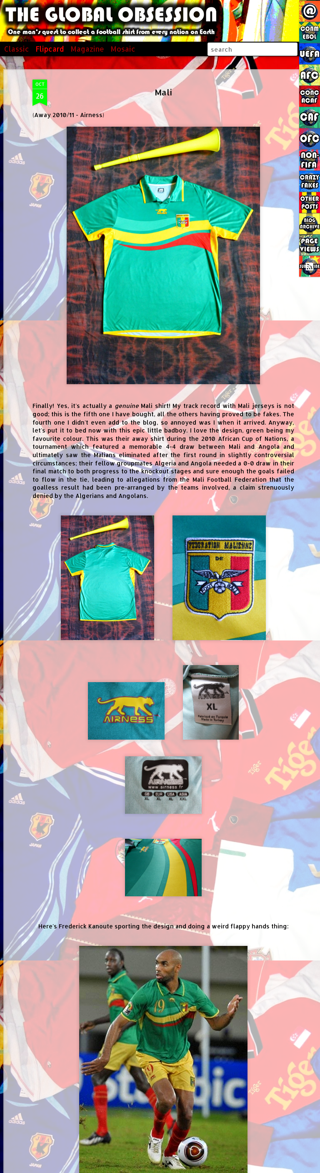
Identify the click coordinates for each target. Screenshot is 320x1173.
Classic (16, 48)
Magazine (87, 48)
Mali (163, 92)
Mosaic (122, 48)
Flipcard (49, 48)
